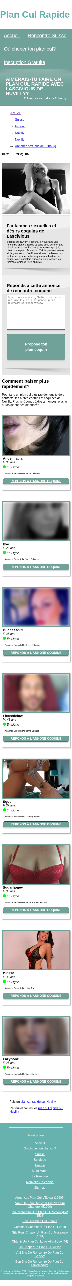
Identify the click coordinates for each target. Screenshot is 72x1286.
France (40, 1165)
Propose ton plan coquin (36, 346)
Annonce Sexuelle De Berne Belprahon (23, 645)
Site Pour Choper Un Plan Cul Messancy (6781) (40, 1234)
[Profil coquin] (36, 453)
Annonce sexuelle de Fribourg (35, 146)
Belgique (40, 1159)
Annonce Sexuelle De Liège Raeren (21, 988)
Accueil (12, 35)
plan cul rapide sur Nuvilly (38, 1101)
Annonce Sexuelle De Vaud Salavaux (22, 559)
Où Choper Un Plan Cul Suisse (40, 1247)
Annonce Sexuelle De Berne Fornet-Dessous (26, 902)
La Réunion (40, 1176)
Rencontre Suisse (47, 35)
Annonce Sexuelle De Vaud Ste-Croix (22, 1074)
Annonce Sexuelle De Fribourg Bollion (22, 816)
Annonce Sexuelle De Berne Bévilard (22, 731)
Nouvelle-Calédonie (40, 1182)
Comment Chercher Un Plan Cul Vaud (40, 1227)
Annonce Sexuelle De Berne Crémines (23, 473)
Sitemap (40, 1187)
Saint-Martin (40, 1170)
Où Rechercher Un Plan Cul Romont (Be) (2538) (40, 1214)
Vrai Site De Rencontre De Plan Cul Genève (40, 1254)
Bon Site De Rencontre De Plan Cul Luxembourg (39, 1263)
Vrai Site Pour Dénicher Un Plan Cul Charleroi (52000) (40, 1205)
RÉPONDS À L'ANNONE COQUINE (36, 481)
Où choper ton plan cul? (30, 49)
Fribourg (20, 126)
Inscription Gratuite (24, 62)
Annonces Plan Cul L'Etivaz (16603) (40, 1197)
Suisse (19, 119)
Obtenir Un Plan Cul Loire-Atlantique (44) (40, 1241)
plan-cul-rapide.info (12, 1271)
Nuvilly (19, 132)
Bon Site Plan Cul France (39, 1221)
